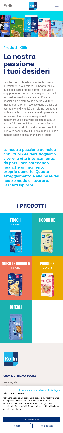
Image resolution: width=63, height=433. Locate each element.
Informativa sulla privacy (32, 390)
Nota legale (54, 390)
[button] (57, 5)
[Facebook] (10, 5)
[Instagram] (5, 5)
